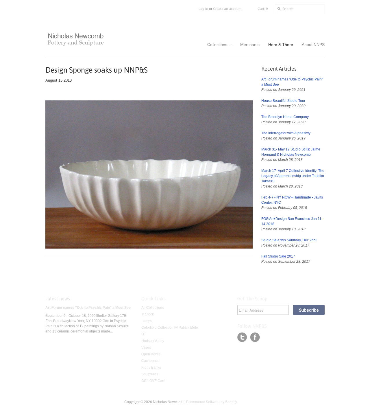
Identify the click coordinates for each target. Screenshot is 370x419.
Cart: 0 (263, 9)
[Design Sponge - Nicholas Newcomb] (149, 247)
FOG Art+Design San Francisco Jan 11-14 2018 (292, 221)
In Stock (147, 314)
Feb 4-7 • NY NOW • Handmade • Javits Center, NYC (292, 200)
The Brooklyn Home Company (285, 117)
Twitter (242, 337)
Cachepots (149, 361)
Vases (146, 348)
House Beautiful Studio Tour (283, 101)
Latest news (57, 298)
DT (143, 334)
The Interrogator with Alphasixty (285, 133)
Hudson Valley (152, 341)
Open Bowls (150, 354)
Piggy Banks (151, 367)
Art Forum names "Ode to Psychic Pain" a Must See (292, 82)
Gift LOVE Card (153, 381)
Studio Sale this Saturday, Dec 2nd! (289, 240)
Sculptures (149, 374)
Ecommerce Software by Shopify (211, 402)
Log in (203, 9)
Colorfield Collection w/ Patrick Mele (169, 328)
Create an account (227, 9)
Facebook (255, 337)
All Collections (152, 308)
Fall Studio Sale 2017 (278, 256)
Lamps (146, 321)
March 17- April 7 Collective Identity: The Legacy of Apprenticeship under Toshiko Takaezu (292, 176)
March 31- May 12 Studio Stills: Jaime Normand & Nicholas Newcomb (290, 152)
